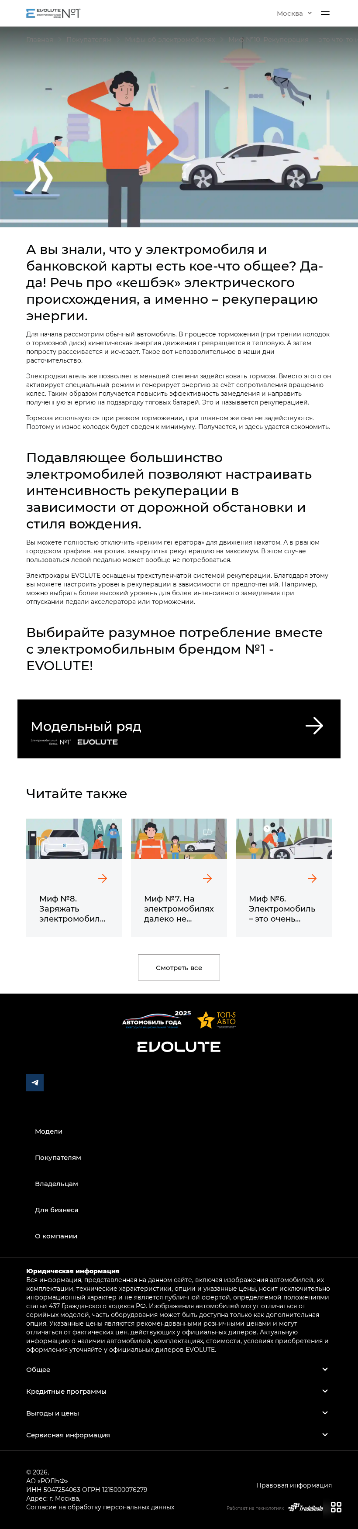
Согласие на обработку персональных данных (100, 1507)
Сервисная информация (68, 1434)
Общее (38, 1369)
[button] (294, 13)
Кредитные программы (66, 1391)
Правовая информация (294, 1485)
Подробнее (36, 703)
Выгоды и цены (52, 1413)
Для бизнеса (57, 1209)
